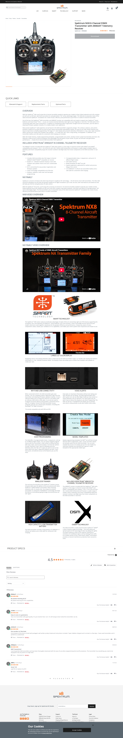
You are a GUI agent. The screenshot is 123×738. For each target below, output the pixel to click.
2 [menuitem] (55, 678)
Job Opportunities (76, 720)
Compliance (91, 720)
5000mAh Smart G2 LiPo (44, 718)
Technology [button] (64, 11)
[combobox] (16, 7)
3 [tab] (22, 87)
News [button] (83, 11)
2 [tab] (15, 87)
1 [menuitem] (53, 678)
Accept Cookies (77, 730)
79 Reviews (112, 30)
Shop (40, 714)
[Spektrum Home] (62, 6)
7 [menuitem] (65, 678)
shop (10, 18)
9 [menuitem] (69, 678)
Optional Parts (61, 104)
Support (58, 714)
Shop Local (107, 1)
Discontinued (95, 36)
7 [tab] (48, 87)
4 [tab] (28, 87)
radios (14, 18)
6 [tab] (41, 87)
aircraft (18, 18)
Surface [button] (45, 11)
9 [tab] (61, 87)
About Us (101, 1)
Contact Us (58, 716)
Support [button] (75, 11)
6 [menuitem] (63, 678)
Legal (90, 714)
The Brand (74, 714)
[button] (14, 603)
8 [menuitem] (67, 678)
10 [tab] (67, 87)
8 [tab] (54, 87)
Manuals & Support (15, 104)
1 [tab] (9, 87)
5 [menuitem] (61, 678)
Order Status (59, 718)
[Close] (93, 725)
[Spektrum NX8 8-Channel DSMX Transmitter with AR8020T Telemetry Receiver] (38, 53)
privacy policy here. (47, 733)
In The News (75, 718)
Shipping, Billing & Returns (62, 720)
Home (7, 18)
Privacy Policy (92, 716)
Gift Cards (41, 720)
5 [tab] (35, 87)
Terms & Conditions (93, 718)
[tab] (96, 565)
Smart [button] (54, 11)
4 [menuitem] (59, 678)
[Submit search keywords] (7, 7)
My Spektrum (114, 1)
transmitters (24, 18)
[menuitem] (38, 12)
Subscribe (92, 706)
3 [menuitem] (57, 678)
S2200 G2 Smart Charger (45, 716)
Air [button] (37, 11)
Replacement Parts (38, 104)
